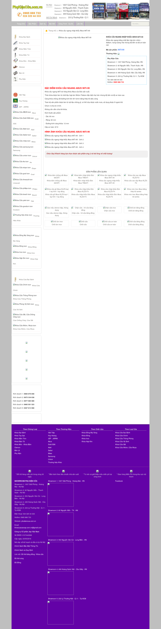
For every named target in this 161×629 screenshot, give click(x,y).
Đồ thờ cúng (19, 558)
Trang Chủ (21, 24)
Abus (34, 113)
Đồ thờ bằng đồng (28, 554)
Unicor (34, 156)
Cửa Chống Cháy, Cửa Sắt (23, 320)
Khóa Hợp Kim (87, 441)
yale (32, 201)
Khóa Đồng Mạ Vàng (89, 432)
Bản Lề (21, 73)
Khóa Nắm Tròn (25, 49)
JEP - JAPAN (24, 107)
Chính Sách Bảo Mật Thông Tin (26, 546)
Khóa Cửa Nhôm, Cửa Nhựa (23, 329)
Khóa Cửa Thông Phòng (22, 299)
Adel (32, 130)
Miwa (33, 142)
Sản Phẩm (32, 24)
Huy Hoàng (23, 101)
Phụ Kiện (22, 79)
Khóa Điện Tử (24, 55)
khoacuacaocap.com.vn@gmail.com (27, 527)
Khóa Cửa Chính (121, 435)
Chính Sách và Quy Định (23, 550)
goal (32, 174)
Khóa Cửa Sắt (120, 444)
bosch (34, 195)
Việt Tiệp (22, 95)
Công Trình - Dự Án (66, 24)
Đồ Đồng (17, 562)
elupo (34, 168)
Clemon (22, 67)
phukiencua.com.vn (28, 521)
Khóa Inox (31, 253)
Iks (31, 162)
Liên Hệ (80, 24)
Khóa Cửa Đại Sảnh (26, 279)
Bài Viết (52, 24)
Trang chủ (52, 30)
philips (34, 189)
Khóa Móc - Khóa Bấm (27, 61)
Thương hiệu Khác (55, 462)
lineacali (16, 183)
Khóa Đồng (32, 247)
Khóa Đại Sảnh (24, 37)
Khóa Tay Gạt (24, 43)
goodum (16, 210)
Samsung (16, 150)
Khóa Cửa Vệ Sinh (122, 441)
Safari (34, 136)
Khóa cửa (39, 554)
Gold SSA (51, 444)
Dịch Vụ (43, 24)
